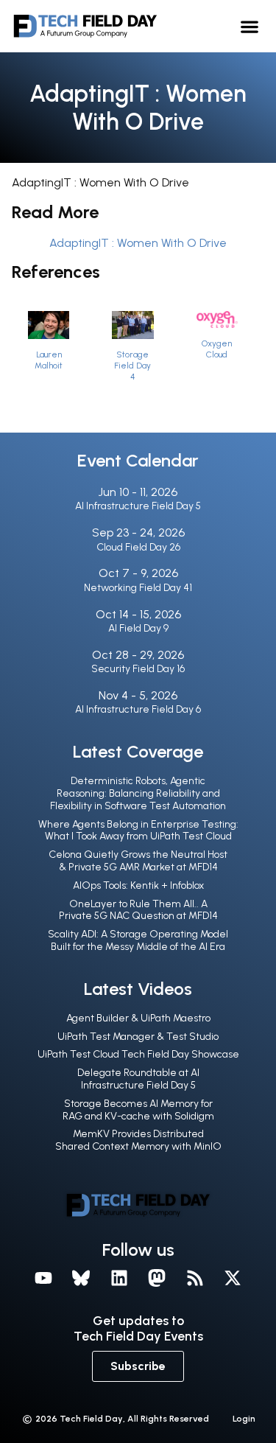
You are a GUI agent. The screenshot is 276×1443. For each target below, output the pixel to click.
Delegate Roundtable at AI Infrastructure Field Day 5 (138, 1078)
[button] (250, 26)
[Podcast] (195, 1278)
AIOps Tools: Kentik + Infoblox (138, 885)
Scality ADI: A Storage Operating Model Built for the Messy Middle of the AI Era (138, 940)
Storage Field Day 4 (132, 365)
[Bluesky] (80, 1278)
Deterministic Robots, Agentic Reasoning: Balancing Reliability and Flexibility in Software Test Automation (138, 793)
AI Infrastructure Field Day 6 (138, 709)
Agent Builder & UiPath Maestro (138, 1018)
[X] (233, 1278)
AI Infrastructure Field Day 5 (138, 506)
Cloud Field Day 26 (138, 547)
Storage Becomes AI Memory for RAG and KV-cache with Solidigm (138, 1109)
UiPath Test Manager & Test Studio (138, 1036)
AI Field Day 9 (138, 628)
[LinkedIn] (119, 1278)
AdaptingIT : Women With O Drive (138, 243)
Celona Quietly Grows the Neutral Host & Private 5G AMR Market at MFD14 (138, 860)
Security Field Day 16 (138, 669)
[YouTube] (43, 1278)
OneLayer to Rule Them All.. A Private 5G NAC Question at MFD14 (138, 910)
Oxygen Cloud (217, 349)
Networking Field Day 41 (138, 587)
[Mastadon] (157, 1278)
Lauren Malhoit (49, 360)
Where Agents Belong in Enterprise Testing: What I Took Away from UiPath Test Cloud (138, 830)
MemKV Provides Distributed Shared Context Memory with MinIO (138, 1140)
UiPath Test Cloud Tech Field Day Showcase (138, 1054)
